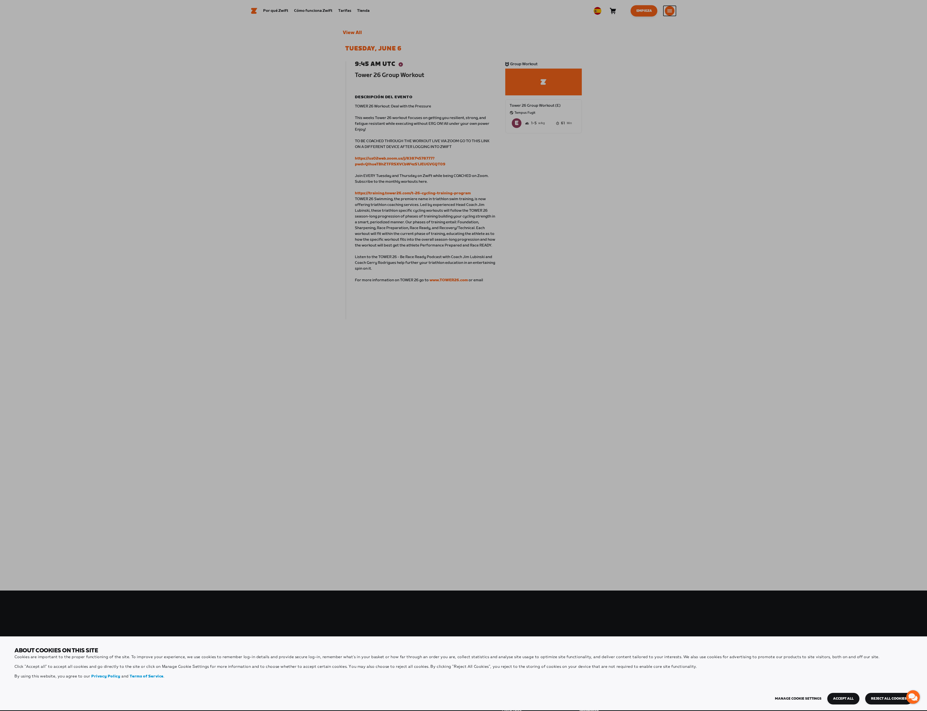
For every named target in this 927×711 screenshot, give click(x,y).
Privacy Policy (105, 676)
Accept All (843, 698)
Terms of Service (146, 676)
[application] (913, 697)
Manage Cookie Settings (798, 698)
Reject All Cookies (889, 698)
